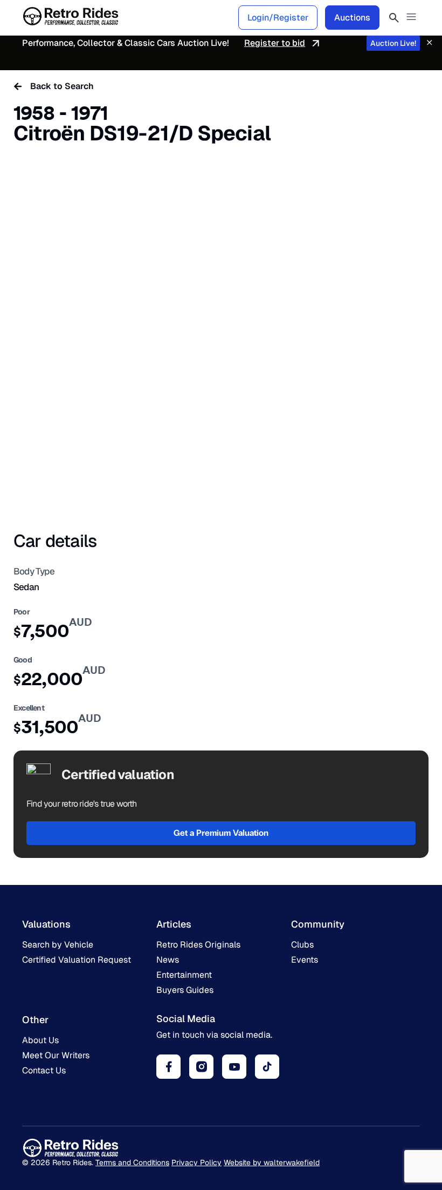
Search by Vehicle (57, 944)
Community (317, 924)
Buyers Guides (184, 990)
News (167, 959)
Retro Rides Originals (198, 944)
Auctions (352, 17)
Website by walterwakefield (272, 1162)
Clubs (302, 944)
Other (35, 1019)
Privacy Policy (196, 1162)
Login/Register (277, 17)
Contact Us (44, 1070)
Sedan (26, 587)
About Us (40, 1040)
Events (304, 959)
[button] (411, 17)
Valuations (46, 924)
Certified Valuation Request (76, 959)
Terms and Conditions (132, 1162)
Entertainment (184, 975)
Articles (173, 924)
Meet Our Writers (55, 1055)
